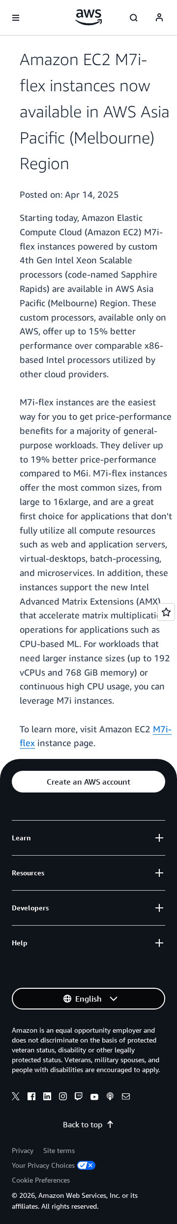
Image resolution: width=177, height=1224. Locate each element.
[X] (16, 1097)
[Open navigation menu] (16, 18)
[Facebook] (31, 1097)
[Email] (126, 1097)
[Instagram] (63, 1097)
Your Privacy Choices (43, 1165)
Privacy (22, 1150)
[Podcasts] (110, 1097)
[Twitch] (79, 1097)
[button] (88, 781)
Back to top (82, 1124)
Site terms (59, 1150)
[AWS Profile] (159, 18)
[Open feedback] (166, 612)
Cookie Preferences (41, 1180)
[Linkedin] (47, 1097)
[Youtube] (94, 1097)
